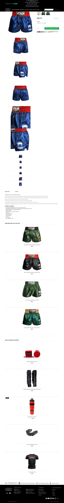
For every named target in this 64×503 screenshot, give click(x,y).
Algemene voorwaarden (56, 501)
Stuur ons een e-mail (31, 489)
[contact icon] (15, 490)
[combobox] (49, 9)
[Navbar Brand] (8, 10)
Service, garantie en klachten (42, 493)
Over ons (53, 492)
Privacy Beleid (51, 501)
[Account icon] (56, 9)
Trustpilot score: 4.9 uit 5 (9, 3)
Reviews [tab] (16, 191)
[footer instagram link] (9, 493)
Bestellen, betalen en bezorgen (42, 492)
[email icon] (27, 490)
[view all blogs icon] (27, 493)
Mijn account (54, 489)
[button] (58, 9)
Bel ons (17, 489)
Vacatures (53, 493)
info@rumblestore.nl (31, 490)
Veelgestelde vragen (41, 489)
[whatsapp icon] (15, 493)
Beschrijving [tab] (7, 191)
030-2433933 (18, 490)
